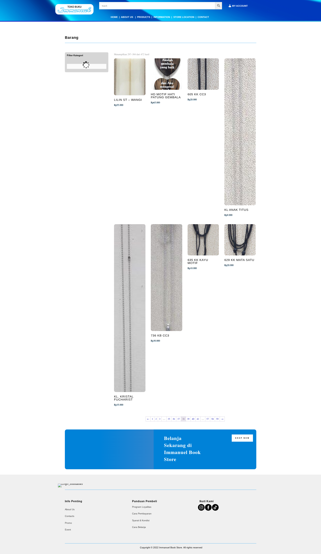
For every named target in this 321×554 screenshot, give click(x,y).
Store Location (183, 17)
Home (114, 17)
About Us (127, 17)
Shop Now (242, 438)
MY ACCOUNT (240, 6)
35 (169, 418)
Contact (203, 17)
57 (207, 418)
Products (143, 17)
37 (178, 418)
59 (217, 418)
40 (193, 418)
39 (188, 418)
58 (212, 418)
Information (161, 17)
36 (174, 418)
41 (198, 418)
